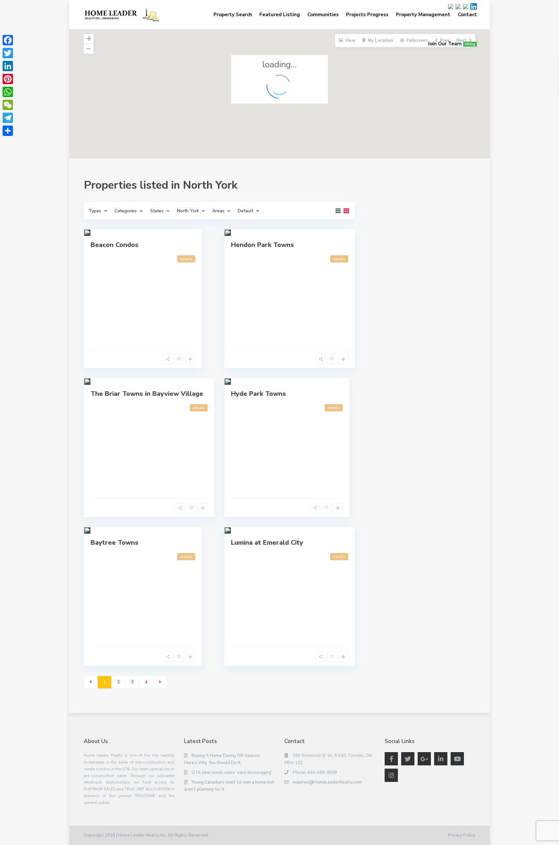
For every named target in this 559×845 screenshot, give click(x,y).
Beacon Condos (114, 244)
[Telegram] (7, 117)
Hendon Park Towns (262, 244)
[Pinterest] (7, 78)
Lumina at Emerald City (267, 542)
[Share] (7, 130)
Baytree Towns (114, 542)
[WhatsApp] (7, 91)
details (186, 258)
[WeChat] (7, 104)
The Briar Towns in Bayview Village (147, 393)
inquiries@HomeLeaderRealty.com (327, 782)
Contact (467, 14)
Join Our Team (451, 43)
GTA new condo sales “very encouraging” (232, 772)
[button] (262, 116)
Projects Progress (367, 14)
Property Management (423, 14)
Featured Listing (279, 14)
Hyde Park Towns (258, 393)
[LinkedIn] (7, 66)
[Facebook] (7, 40)
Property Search (233, 14)
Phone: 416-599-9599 (315, 772)
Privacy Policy (461, 835)
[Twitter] (7, 53)
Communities (323, 14)
